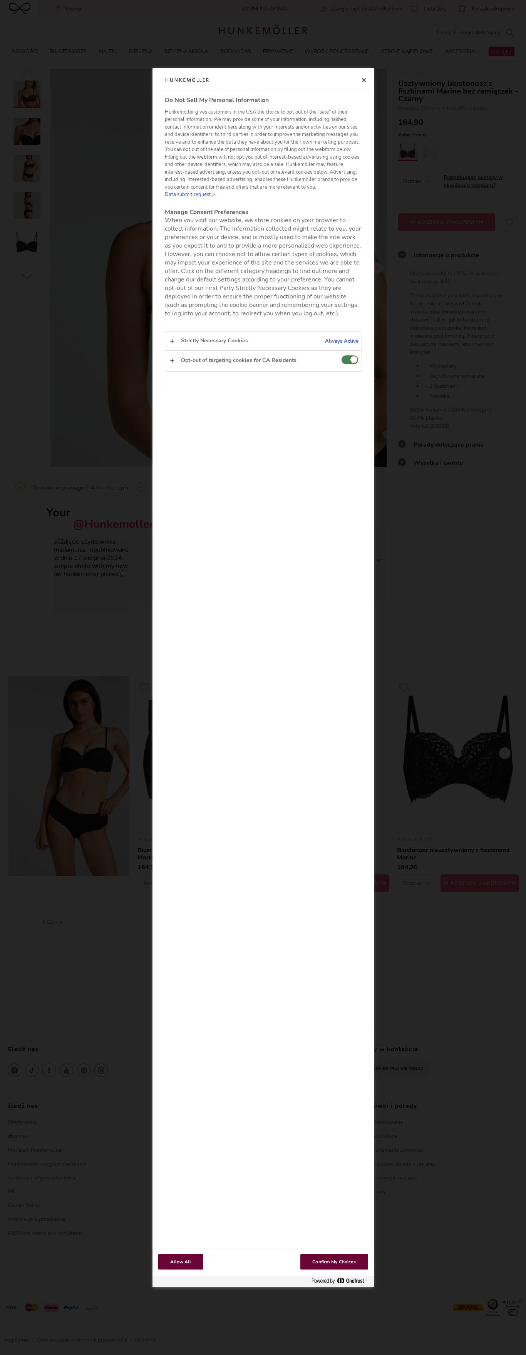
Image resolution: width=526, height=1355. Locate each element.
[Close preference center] (363, 80)
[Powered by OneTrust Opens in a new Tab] (341, 1281)
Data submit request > (190, 194)
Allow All (180, 1262)
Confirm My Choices (334, 1262)
